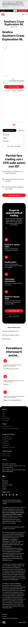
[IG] (3, 14)
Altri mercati (5, 420)
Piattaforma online (7, 436)
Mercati (21, 130)
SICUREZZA (13, 90)
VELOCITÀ (8, 90)
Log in (15, 10)
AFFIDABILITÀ (20, 90)
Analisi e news (6, 453)
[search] (23, 14)
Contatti (4, 459)
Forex (3, 414)
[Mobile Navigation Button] (26, 14)
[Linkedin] (17, 495)
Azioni (4, 416)
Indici (3, 411)
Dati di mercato (6, 455)
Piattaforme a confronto (8, 447)
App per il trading (7, 439)
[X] (10, 495)
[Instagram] (6, 495)
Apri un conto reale (23, 10)
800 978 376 (5, 465)
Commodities (5, 418)
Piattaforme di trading (8, 434)
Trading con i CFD (7, 426)
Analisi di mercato (7, 451)
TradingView (5, 441)
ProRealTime (5, 443)
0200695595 (12, 464)
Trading (4, 424)
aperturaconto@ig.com (19, 465)
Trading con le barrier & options (10, 428)
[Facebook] (3, 495)
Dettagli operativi (9, 130)
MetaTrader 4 (5, 445)
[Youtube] (13, 495)
